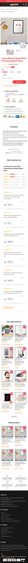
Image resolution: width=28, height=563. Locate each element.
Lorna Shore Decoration (11, 9)
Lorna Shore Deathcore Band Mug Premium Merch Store (7, 339)
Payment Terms (4, 530)
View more (14, 416)
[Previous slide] (2, 31)
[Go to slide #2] (18, 52)
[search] (23, 4)
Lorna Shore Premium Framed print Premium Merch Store (20, 440)
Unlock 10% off (3, 556)
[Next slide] (25, 31)
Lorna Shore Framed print (7, 11)
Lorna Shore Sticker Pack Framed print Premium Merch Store (7, 463)
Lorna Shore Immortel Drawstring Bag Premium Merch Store (7, 406)
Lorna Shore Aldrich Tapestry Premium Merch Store (19, 339)
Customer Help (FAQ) (6, 536)
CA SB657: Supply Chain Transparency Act (11, 521)
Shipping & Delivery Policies (7, 528)
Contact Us (3, 534)
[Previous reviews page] (17, 311)
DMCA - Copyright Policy (6, 519)
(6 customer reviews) (13, 64)
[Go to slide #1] (10, 52)
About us (3, 512)
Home (2, 9)
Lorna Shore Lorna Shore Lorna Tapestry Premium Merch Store (20, 384)
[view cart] (26, 4)
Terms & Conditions (5, 514)
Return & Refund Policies (6, 532)
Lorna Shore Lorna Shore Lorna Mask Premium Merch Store (7, 384)
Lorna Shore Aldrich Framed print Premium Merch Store (20, 463)
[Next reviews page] (25, 311)
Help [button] (25, 561)
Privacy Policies (4, 516)
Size (3, 69)
